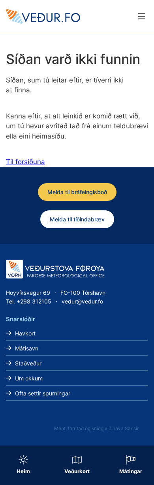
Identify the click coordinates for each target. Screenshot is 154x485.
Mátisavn (26, 348)
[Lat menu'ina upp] (141, 16)
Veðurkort (77, 471)
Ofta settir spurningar (42, 393)
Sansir (132, 428)
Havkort (25, 333)
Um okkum (29, 378)
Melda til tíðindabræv (77, 219)
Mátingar (130, 471)
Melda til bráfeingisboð (77, 192)
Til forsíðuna (25, 162)
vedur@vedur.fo (82, 301)
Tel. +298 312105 (28, 301)
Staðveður (28, 363)
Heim (23, 471)
